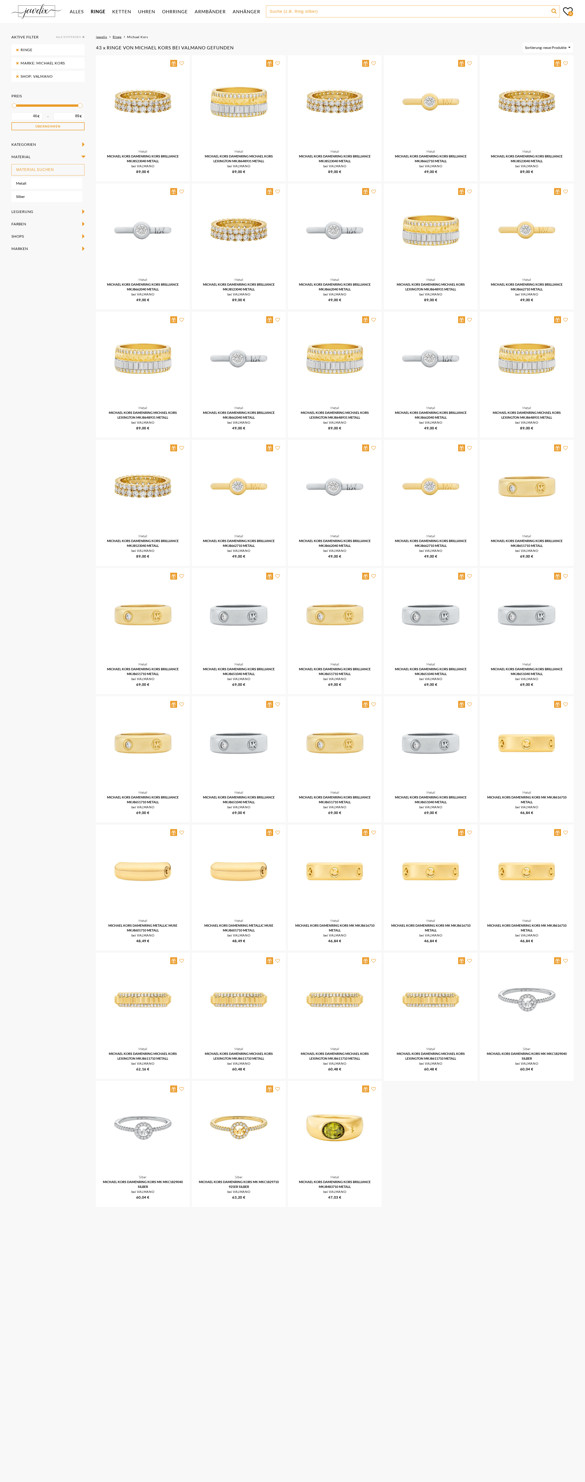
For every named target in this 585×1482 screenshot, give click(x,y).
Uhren (146, 11)
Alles (77, 11)
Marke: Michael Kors (43, 63)
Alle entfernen (68, 37)
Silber (20, 196)
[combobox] (409, 11)
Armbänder (210, 11)
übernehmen (48, 126)
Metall (21, 183)
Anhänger (246, 11)
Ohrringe (175, 11)
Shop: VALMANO (37, 76)
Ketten (121, 11)
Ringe (98, 11)
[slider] (14, 105)
